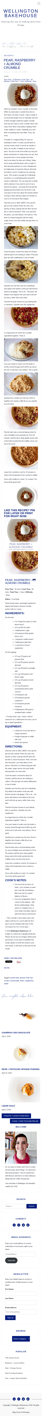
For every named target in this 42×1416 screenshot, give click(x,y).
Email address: (11, 1308)
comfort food (14, 978)
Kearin (7, 72)
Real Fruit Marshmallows (14, 1373)
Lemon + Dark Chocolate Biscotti (25, 1121)
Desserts (9, 55)
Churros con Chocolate (16, 1032)
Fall (27, 978)
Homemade (14, 981)
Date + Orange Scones (13, 1368)
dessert (22, 978)
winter (6, 984)
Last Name (9, 1298)
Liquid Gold (8, 1106)
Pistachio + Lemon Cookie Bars (16, 1116)
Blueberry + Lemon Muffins (14, 1363)
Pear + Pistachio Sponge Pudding (21, 1069)
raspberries (29, 981)
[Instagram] (14, 1225)
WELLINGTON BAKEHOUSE (21, 13)
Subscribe (11, 1260)
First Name (9, 1289)
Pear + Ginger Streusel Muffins (16, 1378)
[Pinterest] (23, 1225)
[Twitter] (27, 1225)
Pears (22, 981)
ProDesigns (25, 1412)
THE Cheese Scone (12, 1358)
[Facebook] (18, 1225)
